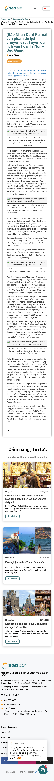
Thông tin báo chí (14, 61)
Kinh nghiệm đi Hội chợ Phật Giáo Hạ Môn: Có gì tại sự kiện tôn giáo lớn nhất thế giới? (25, 499)
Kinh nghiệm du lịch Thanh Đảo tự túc (24, 562)
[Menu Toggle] (35, 8)
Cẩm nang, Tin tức (20, 19)
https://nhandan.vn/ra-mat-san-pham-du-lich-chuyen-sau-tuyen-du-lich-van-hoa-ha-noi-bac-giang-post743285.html (27, 73)
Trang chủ (5, 19)
